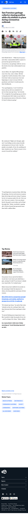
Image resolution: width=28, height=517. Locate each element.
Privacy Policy (4, 503)
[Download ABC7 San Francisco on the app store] (5, 498)
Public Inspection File (5, 508)
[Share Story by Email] (17, 31)
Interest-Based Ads (12, 506)
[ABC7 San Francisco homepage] (6, 2)
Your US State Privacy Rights (18, 505)
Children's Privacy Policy (6, 505)
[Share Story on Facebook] (2, 31)
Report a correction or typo (8, 391)
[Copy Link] (20, 31)
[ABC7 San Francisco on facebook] (3, 494)
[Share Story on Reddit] (9, 31)
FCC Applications (15, 508)
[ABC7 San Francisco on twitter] (6, 494)
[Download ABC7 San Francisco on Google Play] (13, 498)
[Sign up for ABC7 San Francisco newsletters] (14, 494)
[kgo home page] (4, 472)
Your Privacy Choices (12, 503)
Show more (22, 52)
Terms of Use (4, 506)
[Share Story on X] (6, 31)
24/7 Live (11, 2)
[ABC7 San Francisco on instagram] (10, 494)
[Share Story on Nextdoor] (13, 31)
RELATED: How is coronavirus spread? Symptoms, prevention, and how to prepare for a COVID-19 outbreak (14, 299)
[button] (2, 2)
